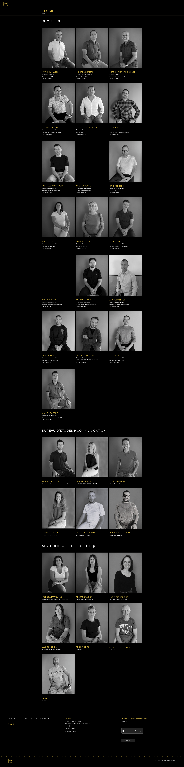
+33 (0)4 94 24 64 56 (70, 728)
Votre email (124, 721)
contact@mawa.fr (70, 726)
